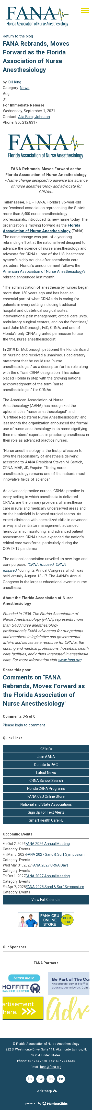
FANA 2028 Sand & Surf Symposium (55, 887)
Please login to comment (24, 725)
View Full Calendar (46, 900)
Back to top (44, 1091)
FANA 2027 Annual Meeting (48, 876)
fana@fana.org (50, 1067)
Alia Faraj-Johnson (34, 116)
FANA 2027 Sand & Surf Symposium (55, 854)
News (24, 87)
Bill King (14, 82)
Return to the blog (18, 36)
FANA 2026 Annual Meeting (48, 844)
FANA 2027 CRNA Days (50, 865)
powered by (33, 1103)
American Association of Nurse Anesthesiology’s (44, 271)
